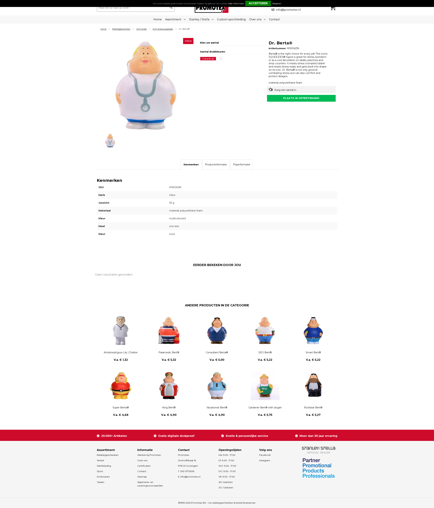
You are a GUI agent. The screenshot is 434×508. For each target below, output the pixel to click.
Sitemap (142, 476)
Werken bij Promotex (149, 455)
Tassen (100, 482)
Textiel (100, 460)
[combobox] (132, 8)
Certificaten (144, 465)
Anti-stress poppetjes (163, 29)
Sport (100, 471)
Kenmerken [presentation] (191, 164)
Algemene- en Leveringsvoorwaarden (150, 484)
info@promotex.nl (288, 9)
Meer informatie (236, 3)
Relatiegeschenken (121, 29)
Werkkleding (104, 465)
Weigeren (276, 3)
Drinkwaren (103, 476)
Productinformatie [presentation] (216, 164)
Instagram (264, 460)
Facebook (265, 455)
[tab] (191, 164)
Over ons (142, 460)
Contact (274, 19)
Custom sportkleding (231, 19)
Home (157, 19)
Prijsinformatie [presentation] (241, 164)
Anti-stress (141, 29)
